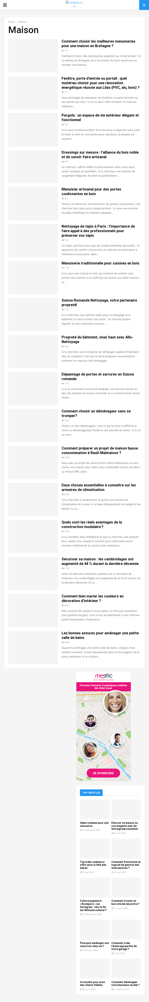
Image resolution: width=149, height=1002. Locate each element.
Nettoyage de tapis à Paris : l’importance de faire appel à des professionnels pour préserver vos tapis (98, 231)
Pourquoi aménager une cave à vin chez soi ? (94, 945)
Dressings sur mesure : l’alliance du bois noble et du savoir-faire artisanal (100, 154)
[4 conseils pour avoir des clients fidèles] (95, 968)
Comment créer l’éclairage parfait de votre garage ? (124, 946)
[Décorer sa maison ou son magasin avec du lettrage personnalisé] (126, 809)
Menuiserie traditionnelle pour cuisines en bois (100, 263)
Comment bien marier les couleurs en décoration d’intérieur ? (93, 598)
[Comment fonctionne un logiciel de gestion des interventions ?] (126, 848)
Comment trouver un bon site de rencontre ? (125, 902)
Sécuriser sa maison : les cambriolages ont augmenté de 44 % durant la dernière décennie (100, 561)
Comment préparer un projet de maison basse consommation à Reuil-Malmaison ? (100, 450)
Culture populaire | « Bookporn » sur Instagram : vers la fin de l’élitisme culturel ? (93, 905)
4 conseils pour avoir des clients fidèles (92, 984)
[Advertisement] (39, 697)
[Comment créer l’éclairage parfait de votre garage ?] (126, 929)
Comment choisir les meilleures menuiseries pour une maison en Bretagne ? (98, 43)
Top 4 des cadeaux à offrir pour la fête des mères (93, 865)
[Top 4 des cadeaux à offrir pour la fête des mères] (95, 848)
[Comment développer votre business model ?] (126, 968)
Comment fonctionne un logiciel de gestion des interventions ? (126, 865)
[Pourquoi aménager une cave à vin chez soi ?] (95, 929)
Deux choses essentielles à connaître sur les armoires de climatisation (99, 487)
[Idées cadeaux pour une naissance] (95, 809)
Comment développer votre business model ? (125, 984)
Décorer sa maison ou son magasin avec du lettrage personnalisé (124, 825)
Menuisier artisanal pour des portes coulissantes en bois (91, 191)
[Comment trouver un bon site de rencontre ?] (126, 887)
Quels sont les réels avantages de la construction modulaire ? (92, 524)
